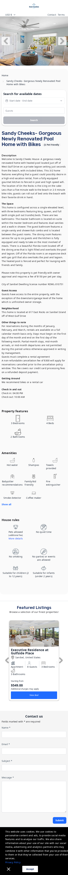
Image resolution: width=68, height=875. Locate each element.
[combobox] (24, 14)
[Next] (62, 41)
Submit (59, 820)
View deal (34, 695)
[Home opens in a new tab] (34, 5)
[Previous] (6, 41)
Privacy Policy (12, 862)
